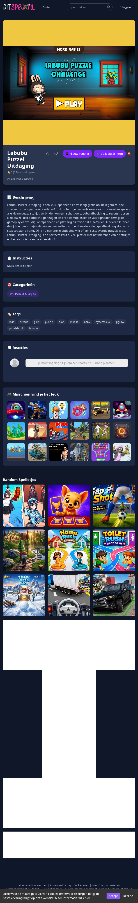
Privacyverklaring (60, 885)
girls (36, 322)
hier (87, 898)
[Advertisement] (69, 645)
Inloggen (125, 7)
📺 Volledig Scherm (109, 154)
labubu (33, 328)
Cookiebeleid (81, 885)
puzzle (49, 322)
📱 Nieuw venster (77, 154)
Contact (47, 7)
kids (11, 322)
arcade (24, 322)
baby (87, 322)
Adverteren (113, 885)
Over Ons (97, 885)
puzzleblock (16, 328)
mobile (74, 322)
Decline (128, 896)
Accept (113, 896)
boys (61, 322)
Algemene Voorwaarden (32, 885)
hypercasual (103, 322)
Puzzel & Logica (23, 294)
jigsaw (120, 322)
